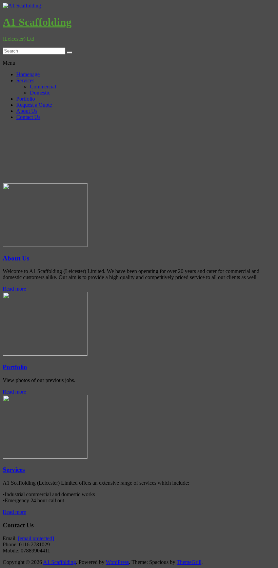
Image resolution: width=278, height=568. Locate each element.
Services (25, 80)
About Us (26, 111)
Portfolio (25, 99)
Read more (14, 289)
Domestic (40, 93)
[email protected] (36, 538)
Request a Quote (34, 105)
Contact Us (28, 117)
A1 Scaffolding (37, 22)
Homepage (28, 74)
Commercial (43, 86)
